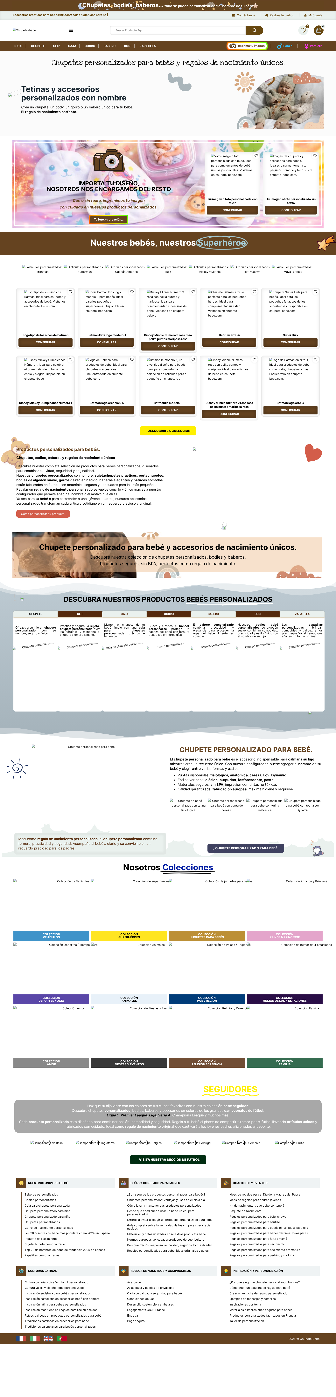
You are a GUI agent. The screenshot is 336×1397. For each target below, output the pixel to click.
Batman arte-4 (229, 335)
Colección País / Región (207, 999)
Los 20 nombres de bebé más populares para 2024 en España (67, 1233)
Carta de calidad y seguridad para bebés (155, 1293)
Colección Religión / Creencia (207, 1063)
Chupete (38, 46)
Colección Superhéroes (129, 935)
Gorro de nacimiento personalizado (49, 1228)
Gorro (90, 46)
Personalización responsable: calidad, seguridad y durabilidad (169, 1245)
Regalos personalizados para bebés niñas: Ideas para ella (268, 1228)
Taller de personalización (246, 1321)
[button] (18, 269)
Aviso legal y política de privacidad (150, 1288)
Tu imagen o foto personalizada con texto (232, 201)
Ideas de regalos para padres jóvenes (255, 1200)
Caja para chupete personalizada (47, 1205)
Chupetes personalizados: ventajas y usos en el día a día (166, 1200)
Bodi (127, 46)
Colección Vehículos (51, 935)
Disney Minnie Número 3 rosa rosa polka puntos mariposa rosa (168, 337)
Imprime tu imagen (251, 46)
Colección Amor (51, 1063)
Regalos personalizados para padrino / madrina (261, 1255)
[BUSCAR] (254, 30)
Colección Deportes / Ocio (51, 999)
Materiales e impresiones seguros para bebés (260, 1310)
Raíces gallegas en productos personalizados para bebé (63, 1315)
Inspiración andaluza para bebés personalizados (58, 1293)
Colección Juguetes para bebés (207, 935)
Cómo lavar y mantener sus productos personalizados (164, 1205)
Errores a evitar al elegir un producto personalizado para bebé (170, 1220)
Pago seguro (136, 1321)
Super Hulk (290, 335)
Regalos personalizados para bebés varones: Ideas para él (269, 1233)
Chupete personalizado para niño (47, 1216)
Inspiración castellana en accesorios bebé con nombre (62, 1299)
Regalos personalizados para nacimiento (257, 1244)
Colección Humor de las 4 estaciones (285, 999)
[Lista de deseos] (303, 30)
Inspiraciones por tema (245, 1304)
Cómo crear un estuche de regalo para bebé (259, 1288)
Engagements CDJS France (146, 1310)
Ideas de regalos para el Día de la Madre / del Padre (264, 1194)
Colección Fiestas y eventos (129, 1063)
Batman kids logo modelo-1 (107, 335)
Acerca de (134, 1282)
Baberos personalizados (41, 1194)
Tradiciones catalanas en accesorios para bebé (57, 1321)
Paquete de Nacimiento (41, 1239)
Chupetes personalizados (42, 1222)
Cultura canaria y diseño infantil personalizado (56, 1282)
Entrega (132, 1315)
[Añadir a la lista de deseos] (256, 156)
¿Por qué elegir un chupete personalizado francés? (264, 1282)
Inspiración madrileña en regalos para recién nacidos (61, 1310)
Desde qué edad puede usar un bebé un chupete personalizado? (160, 1212)
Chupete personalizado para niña (47, 1211)
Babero (110, 46)
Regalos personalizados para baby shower (258, 1216)
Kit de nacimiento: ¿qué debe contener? (256, 1205)
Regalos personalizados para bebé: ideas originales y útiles (168, 1250)
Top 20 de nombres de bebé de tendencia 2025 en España (65, 1250)
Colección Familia (284, 1063)
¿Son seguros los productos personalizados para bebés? (166, 1194)
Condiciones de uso (141, 1299)
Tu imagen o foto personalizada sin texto (291, 201)
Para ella (316, 46)
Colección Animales (129, 999)
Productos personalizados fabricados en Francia (262, 1315)
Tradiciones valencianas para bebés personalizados (60, 1326)
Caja (72, 46)
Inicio (18, 46)
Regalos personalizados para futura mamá (258, 1239)
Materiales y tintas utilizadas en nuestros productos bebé (166, 1234)
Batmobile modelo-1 (168, 403)
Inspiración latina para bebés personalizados (55, 1304)
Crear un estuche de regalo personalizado (258, 1293)
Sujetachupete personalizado (45, 1244)
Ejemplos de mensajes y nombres (252, 1299)
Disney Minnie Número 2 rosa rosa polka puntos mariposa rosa (229, 405)
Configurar (232, 210)
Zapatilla (148, 46)
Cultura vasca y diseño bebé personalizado (54, 1288)
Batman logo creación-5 (107, 403)
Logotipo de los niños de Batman (45, 335)
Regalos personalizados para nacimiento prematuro (264, 1250)
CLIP (80, 614)
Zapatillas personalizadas (42, 1255)
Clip (56, 46)
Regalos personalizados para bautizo (254, 1222)
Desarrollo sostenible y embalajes (150, 1304)
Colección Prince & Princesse (285, 935)
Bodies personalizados (40, 1200)
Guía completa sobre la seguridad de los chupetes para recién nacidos (169, 1226)
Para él (288, 46)
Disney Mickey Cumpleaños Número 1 (45, 403)
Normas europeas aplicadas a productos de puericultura (165, 1239)
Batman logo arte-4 (290, 403)
